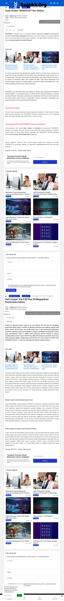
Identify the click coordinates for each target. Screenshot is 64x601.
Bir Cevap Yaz (11, 254)
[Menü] (6, 3)
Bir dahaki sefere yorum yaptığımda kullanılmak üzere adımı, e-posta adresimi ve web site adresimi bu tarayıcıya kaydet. (32, 286)
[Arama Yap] (51, 3)
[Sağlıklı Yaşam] (29, 4)
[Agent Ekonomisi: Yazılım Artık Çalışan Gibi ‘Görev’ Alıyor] (50, 61)
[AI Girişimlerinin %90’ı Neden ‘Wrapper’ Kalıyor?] (45, 235)
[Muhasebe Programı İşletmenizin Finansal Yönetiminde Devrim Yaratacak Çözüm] (13, 61)
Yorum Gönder (11, 290)
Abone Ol (45, 162)
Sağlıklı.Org (13, 16)
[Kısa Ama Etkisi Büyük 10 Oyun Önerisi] (18, 235)
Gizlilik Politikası (8, 595)
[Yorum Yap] (6, 30)
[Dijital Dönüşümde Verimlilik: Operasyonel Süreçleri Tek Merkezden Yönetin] (32, 61)
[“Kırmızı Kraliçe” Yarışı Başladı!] (45, 210)
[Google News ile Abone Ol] (10, 26)
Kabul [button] (19, 595)
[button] (54, 3)
